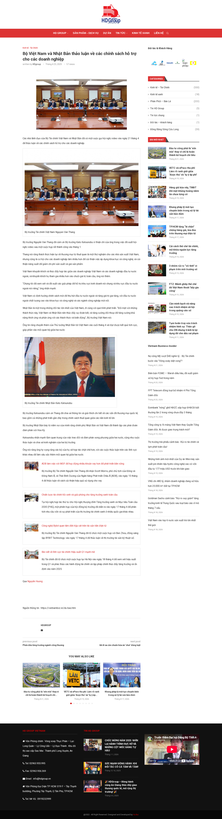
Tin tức (120, 33)
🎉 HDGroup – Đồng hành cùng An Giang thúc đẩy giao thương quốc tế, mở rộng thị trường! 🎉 (121, 786)
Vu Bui (135, 814)
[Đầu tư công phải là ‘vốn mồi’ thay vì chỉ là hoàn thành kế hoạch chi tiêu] (41, 675)
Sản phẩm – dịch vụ (86, 33)
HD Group (59, 33)
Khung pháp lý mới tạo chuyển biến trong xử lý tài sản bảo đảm (184, 210)
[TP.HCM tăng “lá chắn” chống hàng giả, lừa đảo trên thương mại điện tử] (157, 231)
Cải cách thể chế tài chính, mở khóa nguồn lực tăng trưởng (183, 249)
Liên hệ (159, 33)
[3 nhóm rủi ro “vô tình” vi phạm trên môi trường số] (157, 270)
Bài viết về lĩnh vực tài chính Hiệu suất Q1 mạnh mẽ (68, 552)
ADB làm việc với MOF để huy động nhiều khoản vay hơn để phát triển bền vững (83, 463)
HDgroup (37, 64)
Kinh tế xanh (141, 33)
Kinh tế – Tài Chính (174, 87)
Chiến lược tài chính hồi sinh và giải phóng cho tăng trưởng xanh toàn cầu (79, 494)
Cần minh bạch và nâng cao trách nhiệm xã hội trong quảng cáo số (182, 307)
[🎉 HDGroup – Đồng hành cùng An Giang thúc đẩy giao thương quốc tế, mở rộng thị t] (93, 786)
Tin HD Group (174, 108)
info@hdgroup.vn (42, 778)
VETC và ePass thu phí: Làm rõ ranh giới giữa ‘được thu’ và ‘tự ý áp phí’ (183, 171)
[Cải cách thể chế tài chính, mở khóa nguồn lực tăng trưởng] (157, 251)
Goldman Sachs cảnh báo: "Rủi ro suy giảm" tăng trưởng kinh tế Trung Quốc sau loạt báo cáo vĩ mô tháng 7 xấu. (173, 503)
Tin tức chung (174, 115)
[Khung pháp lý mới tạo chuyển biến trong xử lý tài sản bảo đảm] (121, 675)
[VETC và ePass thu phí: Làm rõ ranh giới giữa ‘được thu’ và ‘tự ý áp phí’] (81, 675)
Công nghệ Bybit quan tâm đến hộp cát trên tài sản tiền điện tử (74, 525)
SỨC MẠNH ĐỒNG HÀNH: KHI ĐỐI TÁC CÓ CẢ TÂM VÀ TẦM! (121, 765)
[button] (26, 683)
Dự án (107, 33)
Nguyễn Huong (35, 581)
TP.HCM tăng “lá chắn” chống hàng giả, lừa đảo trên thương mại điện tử (182, 230)
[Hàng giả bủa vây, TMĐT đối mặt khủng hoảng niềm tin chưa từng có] (157, 192)
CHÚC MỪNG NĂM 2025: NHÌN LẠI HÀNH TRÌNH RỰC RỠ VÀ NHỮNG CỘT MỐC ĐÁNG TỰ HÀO (121, 745)
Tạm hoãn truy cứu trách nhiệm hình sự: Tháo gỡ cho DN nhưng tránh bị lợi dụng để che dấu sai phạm (183, 328)
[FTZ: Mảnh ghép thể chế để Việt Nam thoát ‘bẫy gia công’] (157, 288)
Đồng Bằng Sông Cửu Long (174, 129)
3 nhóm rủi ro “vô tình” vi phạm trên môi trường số (183, 267)
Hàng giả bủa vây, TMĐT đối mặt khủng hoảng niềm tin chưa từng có (184, 191)
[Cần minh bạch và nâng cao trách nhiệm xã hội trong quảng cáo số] (157, 308)
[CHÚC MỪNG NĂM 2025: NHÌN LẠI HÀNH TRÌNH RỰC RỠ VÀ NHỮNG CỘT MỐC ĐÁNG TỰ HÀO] (93, 745)
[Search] (167, 33)
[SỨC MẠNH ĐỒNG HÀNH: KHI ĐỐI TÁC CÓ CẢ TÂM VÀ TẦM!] (93, 768)
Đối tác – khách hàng (174, 122)
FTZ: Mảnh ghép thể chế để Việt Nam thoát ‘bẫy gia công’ (184, 287)
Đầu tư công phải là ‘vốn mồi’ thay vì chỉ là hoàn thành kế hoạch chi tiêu (182, 152)
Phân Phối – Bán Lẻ (174, 101)
